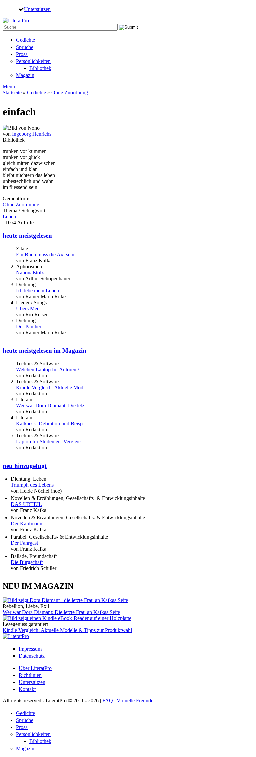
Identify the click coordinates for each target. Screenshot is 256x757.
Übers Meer (28, 308)
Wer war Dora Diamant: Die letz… (53, 405)
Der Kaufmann (26, 523)
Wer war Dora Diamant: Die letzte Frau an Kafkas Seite (61, 612)
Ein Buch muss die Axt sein (45, 254)
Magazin (25, 75)
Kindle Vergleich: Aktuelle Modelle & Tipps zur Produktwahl (67, 630)
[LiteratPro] (16, 20)
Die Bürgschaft (27, 562)
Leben (9, 216)
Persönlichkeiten (33, 61)
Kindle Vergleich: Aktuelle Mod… (52, 387)
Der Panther (28, 326)
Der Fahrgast (24, 543)
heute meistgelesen (27, 235)
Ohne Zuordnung (69, 92)
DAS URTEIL (26, 504)
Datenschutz (32, 656)
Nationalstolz (30, 272)
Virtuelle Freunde (135, 700)
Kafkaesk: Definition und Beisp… (52, 423)
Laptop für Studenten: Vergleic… (51, 441)
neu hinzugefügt (25, 465)
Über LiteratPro (35, 668)
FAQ (107, 700)
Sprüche (24, 47)
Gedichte (25, 40)
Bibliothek (40, 68)
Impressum (30, 649)
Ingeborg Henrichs (31, 134)
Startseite (12, 92)
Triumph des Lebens (32, 485)
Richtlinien (30, 675)
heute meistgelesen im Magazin (44, 350)
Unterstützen (37, 9)
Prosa (22, 54)
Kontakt (27, 689)
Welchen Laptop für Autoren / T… (52, 369)
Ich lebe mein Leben (37, 290)
